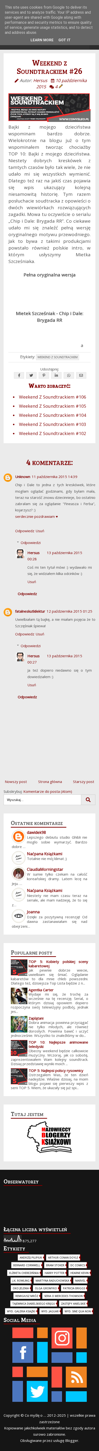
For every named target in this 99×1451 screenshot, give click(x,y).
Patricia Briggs (74, 1288)
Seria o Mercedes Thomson (63, 1296)
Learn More (42, 40)
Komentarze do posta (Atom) (47, 791)
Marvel (80, 1280)
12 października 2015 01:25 (69, 611)
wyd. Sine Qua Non (78, 1311)
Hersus (33, 552)
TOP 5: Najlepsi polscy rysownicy (56, 1070)
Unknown (22, 476)
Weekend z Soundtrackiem (57, 357)
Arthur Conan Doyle (63, 1257)
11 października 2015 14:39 (54, 476)
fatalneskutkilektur (30, 611)
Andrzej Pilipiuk (31, 1257)
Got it (64, 40)
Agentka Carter (41, 989)
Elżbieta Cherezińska (24, 1273)
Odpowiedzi (31, 542)
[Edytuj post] (61, 87)
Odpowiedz (24, 530)
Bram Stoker (55, 1265)
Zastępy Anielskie (73, 1303)
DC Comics (77, 1265)
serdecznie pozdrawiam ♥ (36, 516)
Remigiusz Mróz (26, 1296)
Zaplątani (36, 1018)
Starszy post (83, 781)
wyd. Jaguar (50, 1311)
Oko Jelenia (21, 1288)
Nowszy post (16, 781)
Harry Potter (54, 1273)
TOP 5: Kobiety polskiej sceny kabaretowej (58, 963)
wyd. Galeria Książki (21, 1311)
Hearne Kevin (79, 1273)
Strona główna (50, 781)
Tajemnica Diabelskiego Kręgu (33, 1303)
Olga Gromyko (46, 1288)
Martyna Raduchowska (52, 1280)
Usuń (40, 530)
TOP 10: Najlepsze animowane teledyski (58, 1044)
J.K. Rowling (21, 1280)
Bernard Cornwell (26, 1265)
